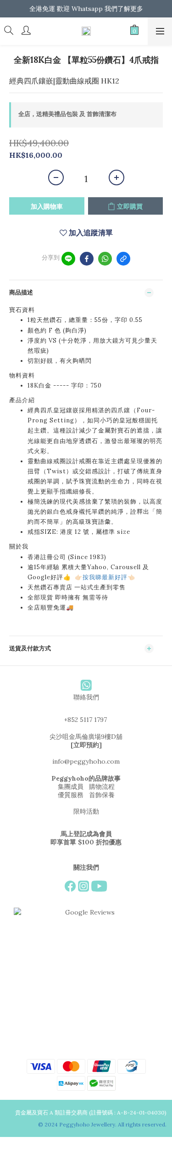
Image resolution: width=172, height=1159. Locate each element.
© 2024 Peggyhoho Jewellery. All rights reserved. (103, 1124)
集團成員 (70, 786)
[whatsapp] (105, 259)
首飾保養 (102, 795)
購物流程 (102, 786)
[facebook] (87, 259)
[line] (68, 259)
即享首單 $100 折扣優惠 (86, 842)
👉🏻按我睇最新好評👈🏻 (105, 577)
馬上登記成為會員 (86, 834)
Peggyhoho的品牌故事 (86, 778)
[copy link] (123, 259)
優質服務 (70, 795)
